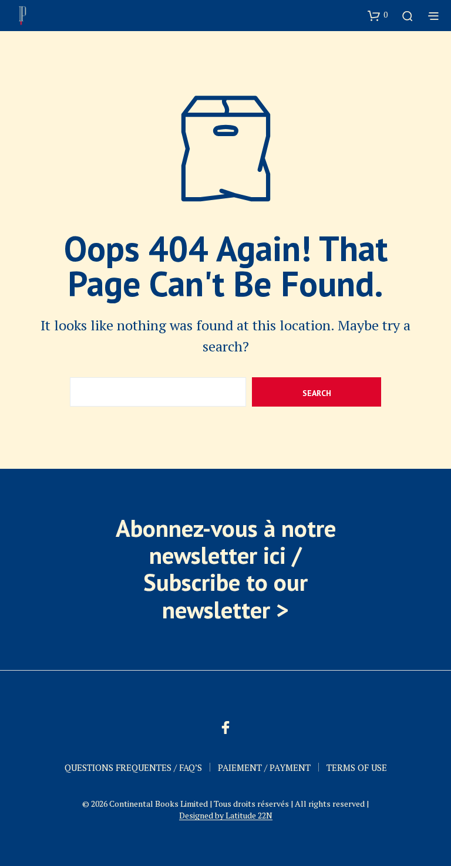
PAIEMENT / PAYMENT (264, 767)
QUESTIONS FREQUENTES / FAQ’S (133, 767)
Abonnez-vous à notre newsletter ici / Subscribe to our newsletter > (226, 568)
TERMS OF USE (357, 767)
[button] (378, 15)
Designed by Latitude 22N (225, 815)
